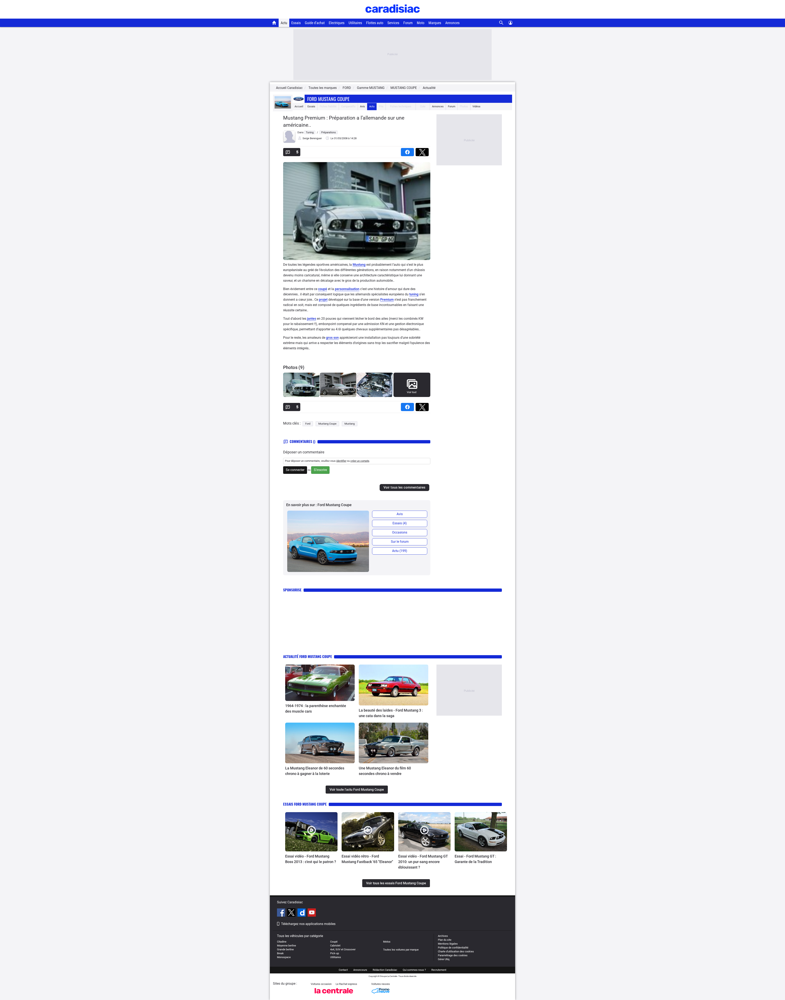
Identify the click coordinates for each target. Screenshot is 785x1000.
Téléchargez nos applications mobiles (308, 924)
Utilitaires (355, 23)
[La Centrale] (333, 994)
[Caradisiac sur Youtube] (312, 913)
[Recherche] (501, 23)
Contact (343, 969)
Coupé (334, 941)
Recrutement (438, 969)
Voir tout (411, 392)
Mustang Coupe (327, 423)
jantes (311, 319)
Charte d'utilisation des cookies (456, 951)
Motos (386, 941)
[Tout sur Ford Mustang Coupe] (283, 107)
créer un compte (359, 460)
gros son (332, 338)
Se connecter (295, 470)
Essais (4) (399, 523)
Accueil (299, 106)
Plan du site (444, 939)
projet (323, 300)
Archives (443, 935)
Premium (387, 300)
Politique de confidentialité (453, 947)
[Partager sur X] (423, 150)
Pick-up (334, 953)
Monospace (284, 957)
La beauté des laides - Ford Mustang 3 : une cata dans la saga (391, 713)
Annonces (452, 23)
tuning (413, 294)
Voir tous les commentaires (404, 487)
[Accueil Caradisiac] (274, 23)
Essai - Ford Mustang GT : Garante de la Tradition (475, 859)
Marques (434, 23)
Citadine (281, 941)
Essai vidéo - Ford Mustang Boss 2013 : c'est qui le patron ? (310, 859)
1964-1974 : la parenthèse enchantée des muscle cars (315, 708)
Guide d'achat (315, 23)
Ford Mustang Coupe (328, 98)
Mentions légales (448, 943)
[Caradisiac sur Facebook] (281, 913)
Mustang (359, 265)
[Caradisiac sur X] (291, 913)
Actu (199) (399, 551)
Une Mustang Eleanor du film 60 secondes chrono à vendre (385, 771)
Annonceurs (360, 969)
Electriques (336, 23)
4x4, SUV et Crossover (342, 949)
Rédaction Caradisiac (385, 969)
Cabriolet (335, 945)
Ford (307, 423)
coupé (322, 289)
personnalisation (347, 289)
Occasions (399, 532)
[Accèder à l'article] (320, 683)
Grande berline (285, 949)
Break (280, 953)
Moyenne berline (286, 945)
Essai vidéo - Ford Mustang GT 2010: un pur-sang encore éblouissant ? (423, 861)
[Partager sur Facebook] (408, 150)
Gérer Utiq (443, 959)
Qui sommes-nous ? (414, 969)
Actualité (429, 88)
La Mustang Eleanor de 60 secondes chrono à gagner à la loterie (314, 771)
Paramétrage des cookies (453, 955)
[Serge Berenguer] (289, 141)
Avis (362, 106)
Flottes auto (374, 23)
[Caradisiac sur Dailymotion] (302, 913)
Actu (284, 23)
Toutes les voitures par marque (401, 949)
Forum (408, 23)
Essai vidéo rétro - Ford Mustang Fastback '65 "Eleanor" (367, 859)
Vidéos (476, 106)
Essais (296, 23)
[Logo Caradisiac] (393, 16)
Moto (420, 23)
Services (393, 23)
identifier (341, 460)
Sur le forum (400, 542)
